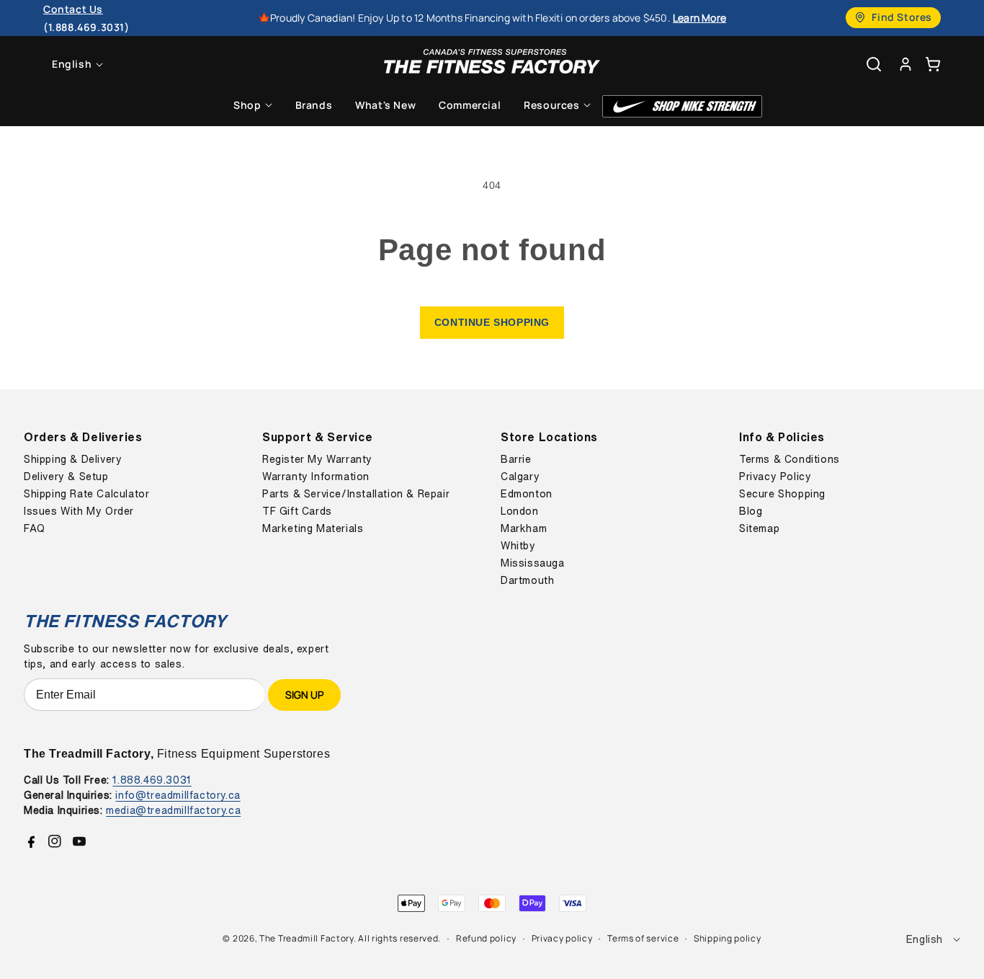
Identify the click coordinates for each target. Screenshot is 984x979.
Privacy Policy (775, 476)
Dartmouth (527, 580)
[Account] (905, 64)
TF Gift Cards (297, 511)
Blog (750, 511)
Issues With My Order (79, 511)
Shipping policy (727, 938)
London (520, 511)
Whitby (518, 545)
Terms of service (643, 938)
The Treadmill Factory (306, 938)
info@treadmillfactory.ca (177, 794)
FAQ (34, 528)
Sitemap (759, 528)
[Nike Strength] (682, 106)
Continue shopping (492, 322)
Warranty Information (316, 476)
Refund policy (486, 938)
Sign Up (304, 694)
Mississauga (533, 563)
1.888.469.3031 (151, 779)
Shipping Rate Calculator (86, 494)
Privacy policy (562, 938)
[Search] (873, 64)
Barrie (516, 459)
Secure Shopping (782, 494)
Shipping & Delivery (73, 459)
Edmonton (527, 494)
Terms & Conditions (789, 459)
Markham (524, 528)
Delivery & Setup (66, 476)
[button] (933, 64)
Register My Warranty (317, 459)
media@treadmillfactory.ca (173, 810)
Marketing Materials (312, 528)
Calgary (520, 476)
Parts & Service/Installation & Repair (355, 494)
